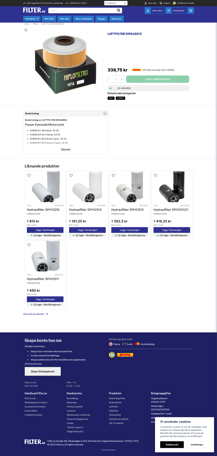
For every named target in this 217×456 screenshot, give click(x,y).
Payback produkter (119, 418)
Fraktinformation (33, 414)
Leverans (71, 410)
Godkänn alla (172, 444)
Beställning (72, 398)
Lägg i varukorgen (45, 230)
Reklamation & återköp (78, 414)
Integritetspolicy (75, 431)
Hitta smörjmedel (83, 18)
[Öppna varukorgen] (190, 10)
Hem (27, 24)
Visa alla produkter (33, 313)
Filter (35, 24)
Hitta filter (49, 18)
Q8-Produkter (116, 423)
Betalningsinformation (36, 402)
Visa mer (66, 149)
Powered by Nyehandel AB (108, 450)
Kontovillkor (31, 410)
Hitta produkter (75, 406)
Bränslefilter (115, 402)
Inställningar (197, 444)
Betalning (71, 402)
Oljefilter (113, 410)
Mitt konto (30, 398)
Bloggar (101, 18)
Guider (70, 423)
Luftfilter (120, 98)
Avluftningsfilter (117, 398)
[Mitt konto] (154, 10)
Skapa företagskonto (43, 371)
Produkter (32, 19)
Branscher (116, 18)
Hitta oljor (64, 18)
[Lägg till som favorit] (175, 10)
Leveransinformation (35, 406)
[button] (25, 30)
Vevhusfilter (115, 414)
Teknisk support (75, 427)
